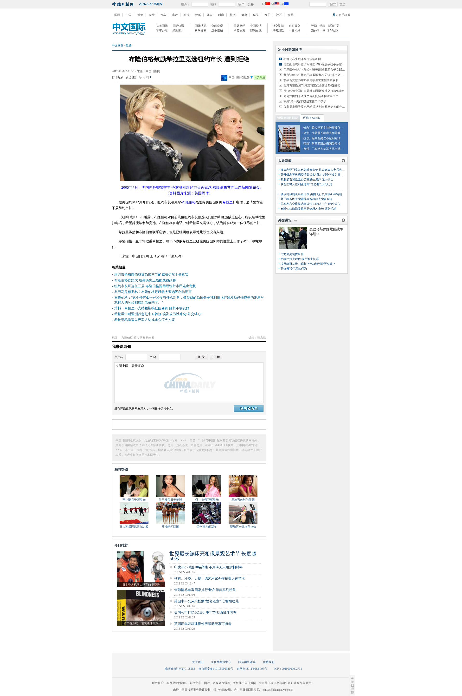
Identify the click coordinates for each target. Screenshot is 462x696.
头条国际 (162, 25)
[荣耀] (306, 143)
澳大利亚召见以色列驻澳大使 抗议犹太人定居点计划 (314, 170)
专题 (290, 15)
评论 (314, 25)
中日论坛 (294, 30)
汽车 (163, 15)
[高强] (306, 149)
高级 (342, 4)
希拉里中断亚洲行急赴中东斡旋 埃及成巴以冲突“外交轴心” (158, 314)
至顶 (352, 685)
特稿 (322, 25)
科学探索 (200, 30)
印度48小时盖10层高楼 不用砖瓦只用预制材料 (208, 567)
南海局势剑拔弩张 (292, 254)
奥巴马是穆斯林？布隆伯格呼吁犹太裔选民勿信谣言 (153, 292)
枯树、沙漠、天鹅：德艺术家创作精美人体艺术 (209, 578)
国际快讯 (178, 25)
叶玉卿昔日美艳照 (170, 499)
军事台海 (162, 30)
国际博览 (200, 25)
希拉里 (138, 337)
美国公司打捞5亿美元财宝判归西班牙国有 (205, 612)
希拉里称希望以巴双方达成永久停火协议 (144, 320)
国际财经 (239, 25)
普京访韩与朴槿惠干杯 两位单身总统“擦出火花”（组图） (319, 75)
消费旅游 (239, 30)
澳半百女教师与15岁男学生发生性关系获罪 (310, 80)
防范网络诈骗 (247, 662)
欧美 (129, 45)
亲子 (267, 15)
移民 (256, 15)
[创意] (306, 133)
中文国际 (117, 45)
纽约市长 (148, 337)
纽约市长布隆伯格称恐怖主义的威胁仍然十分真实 (151, 274)
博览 (140, 15)
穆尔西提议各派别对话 (326, 138)
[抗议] (306, 138)
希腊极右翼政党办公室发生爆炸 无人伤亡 (307, 179)
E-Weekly (333, 30)
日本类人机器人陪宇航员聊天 (141, 584)
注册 (251, 4)
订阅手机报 (343, 15)
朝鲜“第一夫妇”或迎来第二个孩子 (304, 101)
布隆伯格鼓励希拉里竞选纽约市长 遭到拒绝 (308, 208)
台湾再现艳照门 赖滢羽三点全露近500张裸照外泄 (314, 85)
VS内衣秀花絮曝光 (207, 499)
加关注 (260, 77)
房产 (175, 15)
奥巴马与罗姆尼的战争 (326, 229)
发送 (128, 77)
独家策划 (294, 25)
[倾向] (306, 127)
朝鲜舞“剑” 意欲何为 (294, 268)
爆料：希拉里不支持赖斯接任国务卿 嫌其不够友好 (151, 308)
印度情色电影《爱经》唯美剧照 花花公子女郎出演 (315, 69)
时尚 (221, 15)
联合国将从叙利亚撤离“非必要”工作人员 (306, 184)
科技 (186, 15)
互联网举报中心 (221, 662)
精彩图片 (178, 30)
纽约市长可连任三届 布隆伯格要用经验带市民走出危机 (155, 286)
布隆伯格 (127, 337)
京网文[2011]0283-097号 (252, 668)
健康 (244, 15)
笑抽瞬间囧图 (170, 526)
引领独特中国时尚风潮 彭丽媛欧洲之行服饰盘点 (314, 91)
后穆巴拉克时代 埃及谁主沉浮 (300, 259)
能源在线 (256, 30)
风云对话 (278, 30)
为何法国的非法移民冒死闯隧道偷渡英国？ (310, 96)
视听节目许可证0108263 (180, 668)
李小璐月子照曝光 (134, 499)
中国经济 (256, 25)
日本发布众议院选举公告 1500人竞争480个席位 (310, 203)
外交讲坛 (278, 25)
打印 (115, 77)
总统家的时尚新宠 (243, 499)
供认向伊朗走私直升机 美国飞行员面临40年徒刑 (311, 194)
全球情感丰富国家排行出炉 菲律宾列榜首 (205, 590)
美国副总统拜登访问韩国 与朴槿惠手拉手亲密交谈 (315, 64)
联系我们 (268, 662)
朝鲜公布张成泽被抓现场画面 (302, 59)
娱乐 (198, 15)
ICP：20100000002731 (288, 668)
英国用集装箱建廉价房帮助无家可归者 (202, 624)
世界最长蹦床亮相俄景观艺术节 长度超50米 (213, 556)
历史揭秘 (217, 30)
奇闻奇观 (217, 25)
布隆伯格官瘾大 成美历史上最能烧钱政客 (145, 280)
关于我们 (198, 662)
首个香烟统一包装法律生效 (141, 623)
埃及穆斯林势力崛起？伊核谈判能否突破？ (308, 263)
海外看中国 (318, 30)
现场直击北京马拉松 (243, 526)
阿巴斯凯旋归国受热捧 (326, 143)
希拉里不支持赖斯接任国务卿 (330, 127)
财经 (152, 15)
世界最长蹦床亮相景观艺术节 (330, 133)
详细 (314, 234)
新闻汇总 (334, 25)
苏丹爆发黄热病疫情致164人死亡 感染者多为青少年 (313, 174)
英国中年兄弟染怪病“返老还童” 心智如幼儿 (206, 601)
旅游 (233, 15)
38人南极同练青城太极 (134, 526)
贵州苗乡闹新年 (207, 526)
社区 (279, 15)
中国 (129, 15)
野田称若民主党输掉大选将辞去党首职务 (307, 199)
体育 (209, 15)
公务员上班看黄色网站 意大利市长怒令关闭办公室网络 (318, 106)
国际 (117, 15)
